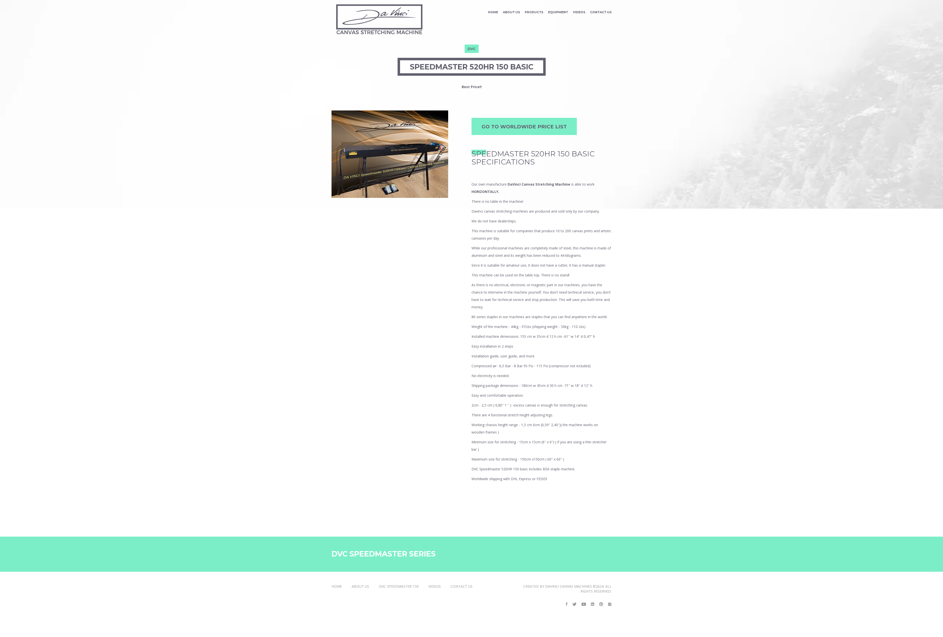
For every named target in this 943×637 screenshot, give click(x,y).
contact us (600, 12)
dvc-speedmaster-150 (399, 586)
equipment (558, 12)
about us (511, 12)
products (534, 12)
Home (493, 12)
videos (579, 12)
